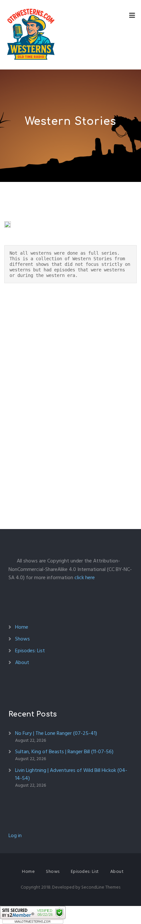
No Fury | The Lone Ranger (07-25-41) (56, 733)
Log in (15, 835)
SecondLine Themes (100, 887)
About (22, 662)
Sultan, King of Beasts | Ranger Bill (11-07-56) (64, 751)
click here (84, 577)
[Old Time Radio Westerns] (30, 34)
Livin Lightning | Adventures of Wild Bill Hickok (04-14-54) (71, 774)
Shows (22, 639)
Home (21, 627)
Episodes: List (30, 650)
